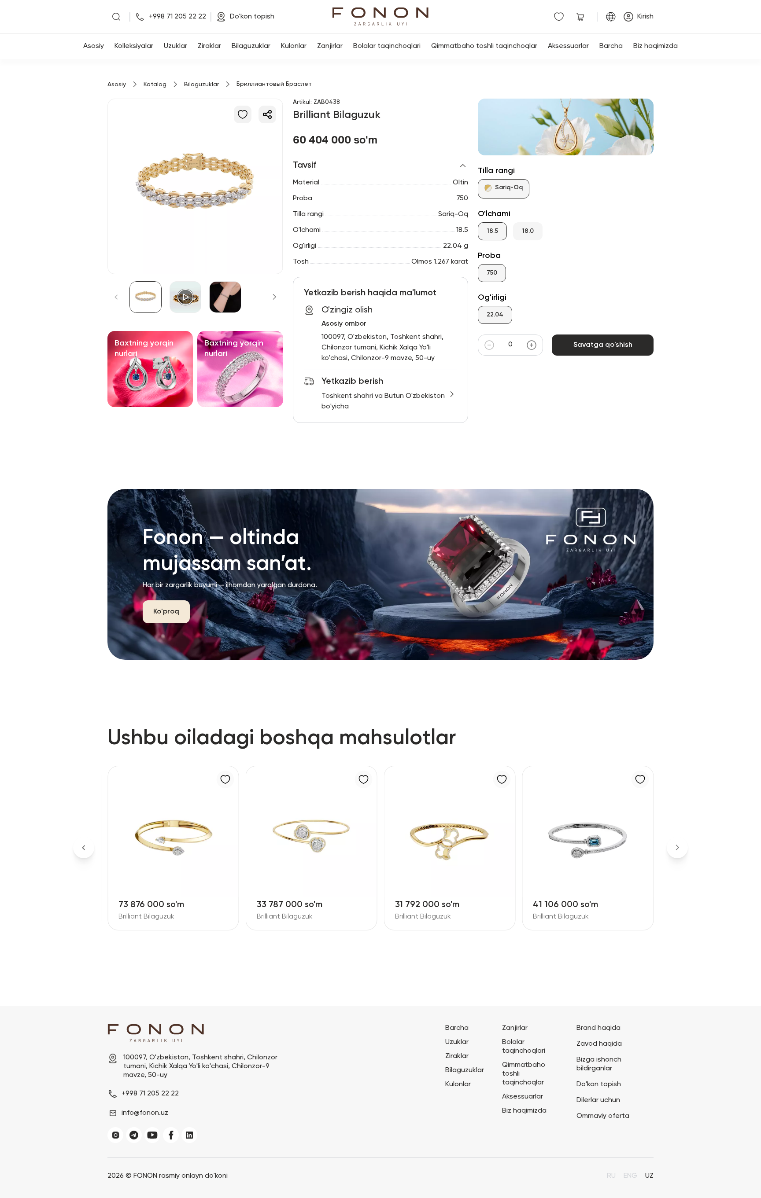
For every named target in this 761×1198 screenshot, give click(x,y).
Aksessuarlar (568, 46)
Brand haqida (598, 1028)
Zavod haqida (599, 1043)
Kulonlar (294, 46)
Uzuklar (175, 46)
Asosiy (93, 46)
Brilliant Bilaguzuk (146, 916)
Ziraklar (209, 46)
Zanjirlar (330, 46)
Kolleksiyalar (134, 46)
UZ (649, 1176)
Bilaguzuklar (251, 46)
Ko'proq (166, 611)
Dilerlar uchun (598, 1100)
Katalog (155, 84)
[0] (561, 16)
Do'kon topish (598, 1084)
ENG (630, 1176)
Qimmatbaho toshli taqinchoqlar (484, 46)
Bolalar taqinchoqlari (387, 46)
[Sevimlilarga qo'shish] (242, 114)
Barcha (611, 46)
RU (611, 1176)
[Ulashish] (267, 114)
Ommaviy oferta (602, 1116)
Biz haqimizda (655, 46)
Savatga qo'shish (602, 345)
